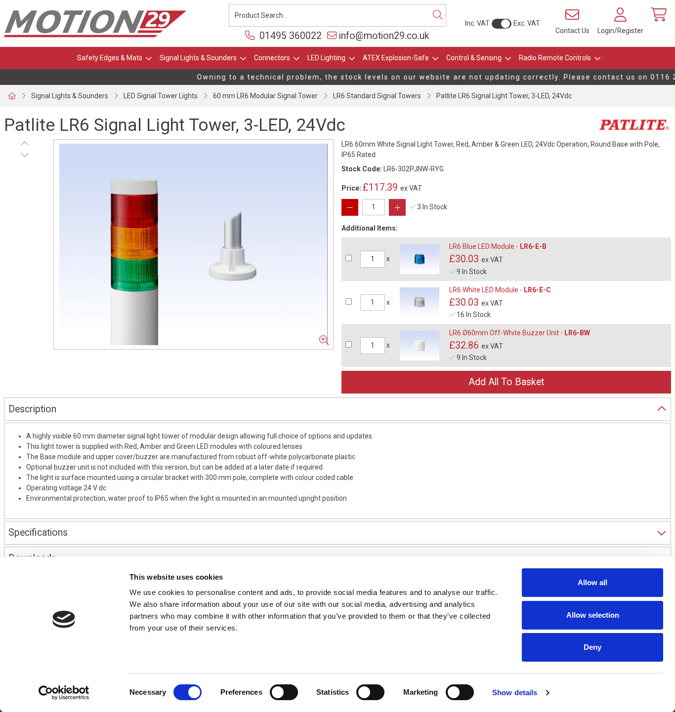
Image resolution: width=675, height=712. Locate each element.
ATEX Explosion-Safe (396, 58)
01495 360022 (289, 35)
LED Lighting (326, 58)
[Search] (438, 15)
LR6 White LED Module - (500, 290)
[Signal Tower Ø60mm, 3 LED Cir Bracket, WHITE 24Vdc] (193, 244)
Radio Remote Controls (555, 58)
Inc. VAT (477, 23)
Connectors (272, 58)
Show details (514, 692)
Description (32, 409)
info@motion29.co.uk (384, 35)
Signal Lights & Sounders (198, 58)
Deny (592, 647)
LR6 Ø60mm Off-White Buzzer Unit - (519, 333)
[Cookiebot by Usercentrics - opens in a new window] (64, 692)
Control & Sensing (474, 58)
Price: (351, 188)
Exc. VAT (526, 23)
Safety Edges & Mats (109, 58)
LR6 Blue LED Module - (498, 246)
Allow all (592, 582)
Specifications (38, 532)
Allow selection (592, 615)
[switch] (284, 692)
